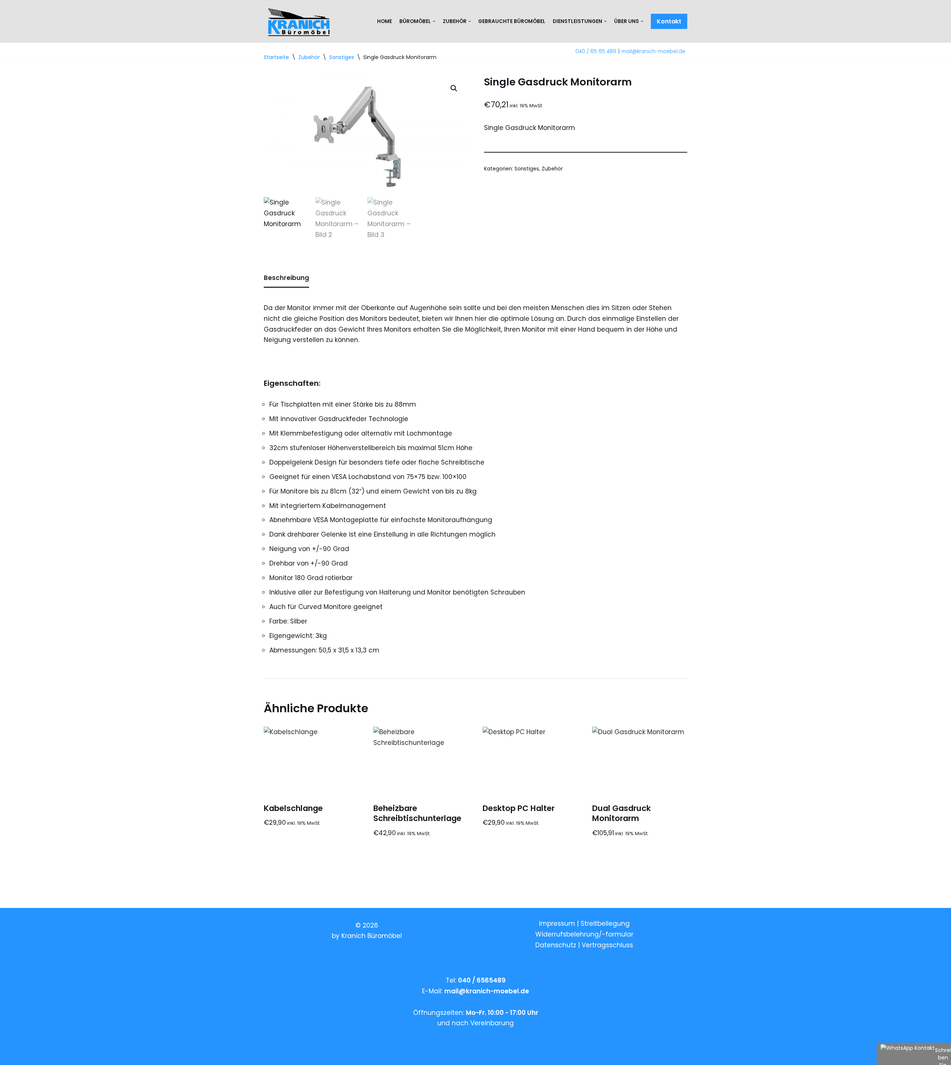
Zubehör (552, 168)
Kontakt (669, 21)
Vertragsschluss (607, 945)
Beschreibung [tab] (286, 277)
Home (384, 21)
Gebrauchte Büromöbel (511, 21)
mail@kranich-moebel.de (653, 51)
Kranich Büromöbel (371, 935)
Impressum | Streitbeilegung (584, 923)
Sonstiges (527, 168)
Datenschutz (556, 945)
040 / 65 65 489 (595, 51)
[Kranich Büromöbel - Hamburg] (300, 21)
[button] (454, 88)
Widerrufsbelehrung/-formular (584, 934)
